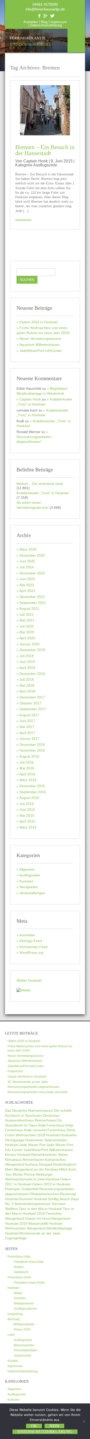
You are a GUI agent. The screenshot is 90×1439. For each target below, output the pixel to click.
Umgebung (15, 1314)
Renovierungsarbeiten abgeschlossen (34, 1087)
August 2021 (29, 608)
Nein (54, 1426)
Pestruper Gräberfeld (21, 1189)
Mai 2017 (27, 727)
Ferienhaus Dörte (61, 1130)
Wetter (18, 1293)
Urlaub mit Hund (37, 1218)
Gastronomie (22, 1355)
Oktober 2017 (30, 703)
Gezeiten (20, 1298)
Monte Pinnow (24, 1174)
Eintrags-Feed (31, 941)
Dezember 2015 (32, 786)
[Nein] (83, 1421)
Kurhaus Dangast (38, 1164)
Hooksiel (53, 1135)
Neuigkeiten (29, 887)
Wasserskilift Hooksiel (45, 1223)
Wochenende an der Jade (39, 1233)
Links (11, 1335)
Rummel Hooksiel (33, 1199)
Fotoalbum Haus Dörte (29, 1282)
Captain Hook (30, 399)
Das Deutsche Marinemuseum (29, 1110)
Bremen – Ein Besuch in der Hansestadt (44, 150)
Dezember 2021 (32, 597)
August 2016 (29, 756)
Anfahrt (19, 1267)
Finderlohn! (15, 1071)
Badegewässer (24, 1303)
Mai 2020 (27, 632)
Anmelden (31, 22)
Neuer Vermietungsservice (40, 339)
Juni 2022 (27, 579)
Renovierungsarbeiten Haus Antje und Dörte (38, 1092)
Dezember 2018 (32, 674)
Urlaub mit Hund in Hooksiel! (27, 1076)
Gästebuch (21, 1272)
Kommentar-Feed (34, 947)
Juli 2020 (27, 626)
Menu (76, 40)
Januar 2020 (30, 644)
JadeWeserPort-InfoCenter (41, 351)
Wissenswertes (24, 1345)
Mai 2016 (27, 768)
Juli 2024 (27, 567)
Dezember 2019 (32, 650)
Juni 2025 (27, 561)
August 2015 (29, 798)
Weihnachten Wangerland (25, 1228)
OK (34, 1426)
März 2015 (28, 827)
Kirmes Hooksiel (17, 1155)
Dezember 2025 (32, 555)
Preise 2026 (22, 1329)
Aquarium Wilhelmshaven (39, 345)
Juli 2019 (27, 656)
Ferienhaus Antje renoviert (26, 1130)
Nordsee (53, 1179)
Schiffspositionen (25, 1308)
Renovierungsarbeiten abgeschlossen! (34, 439)
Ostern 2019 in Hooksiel (51, 1184)
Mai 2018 (27, 685)
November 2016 (32, 750)
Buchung (14, 1319)
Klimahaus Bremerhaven (24, 1160)
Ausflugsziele (45, 165)
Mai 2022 (27, 585)
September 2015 (33, 792)
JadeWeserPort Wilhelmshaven (48, 1150)
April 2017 (27, 733)
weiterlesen (23, 220)
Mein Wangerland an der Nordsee (31, 1169)
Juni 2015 (27, 809)
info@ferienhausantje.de (45, 9)
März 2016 (28, 780)
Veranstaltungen (32, 893)
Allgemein (27, 869)
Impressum (58, 22)
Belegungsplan (24, 1324)
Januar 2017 (30, 739)
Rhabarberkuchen (44, 1194)
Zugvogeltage (16, 1238)
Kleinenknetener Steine (49, 1155)
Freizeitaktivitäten (26, 1350)
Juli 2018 (27, 679)
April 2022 (27, 591)
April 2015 (27, 821)
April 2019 (27, 668)
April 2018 (27, 691)
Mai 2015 (27, 815)
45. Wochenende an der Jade (28, 1082)
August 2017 (29, 715)
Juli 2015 (27, 804)
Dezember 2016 (32, 745)
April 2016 (27, 774)
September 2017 (33, 709)
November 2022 (32, 573)
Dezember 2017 (32, 697)
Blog (44, 22)
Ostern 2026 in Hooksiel (39, 322)
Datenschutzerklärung (46, 25)
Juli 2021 (27, 614)
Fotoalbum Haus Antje (29, 1262)
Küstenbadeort (64, 1164)
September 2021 (33, 603)
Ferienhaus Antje (30, 41)
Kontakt (13, 1361)
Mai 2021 (27, 620)
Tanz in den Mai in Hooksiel (40, 1209)
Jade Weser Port (32, 1145)
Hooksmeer (34, 1140)
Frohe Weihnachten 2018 (25, 1135)
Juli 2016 (27, 762)
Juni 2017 (27, 721)
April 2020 (27, 638)
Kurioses (26, 881)
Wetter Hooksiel (29, 980)
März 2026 (28, 549)
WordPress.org (31, 953)
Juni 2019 (27, 662)
